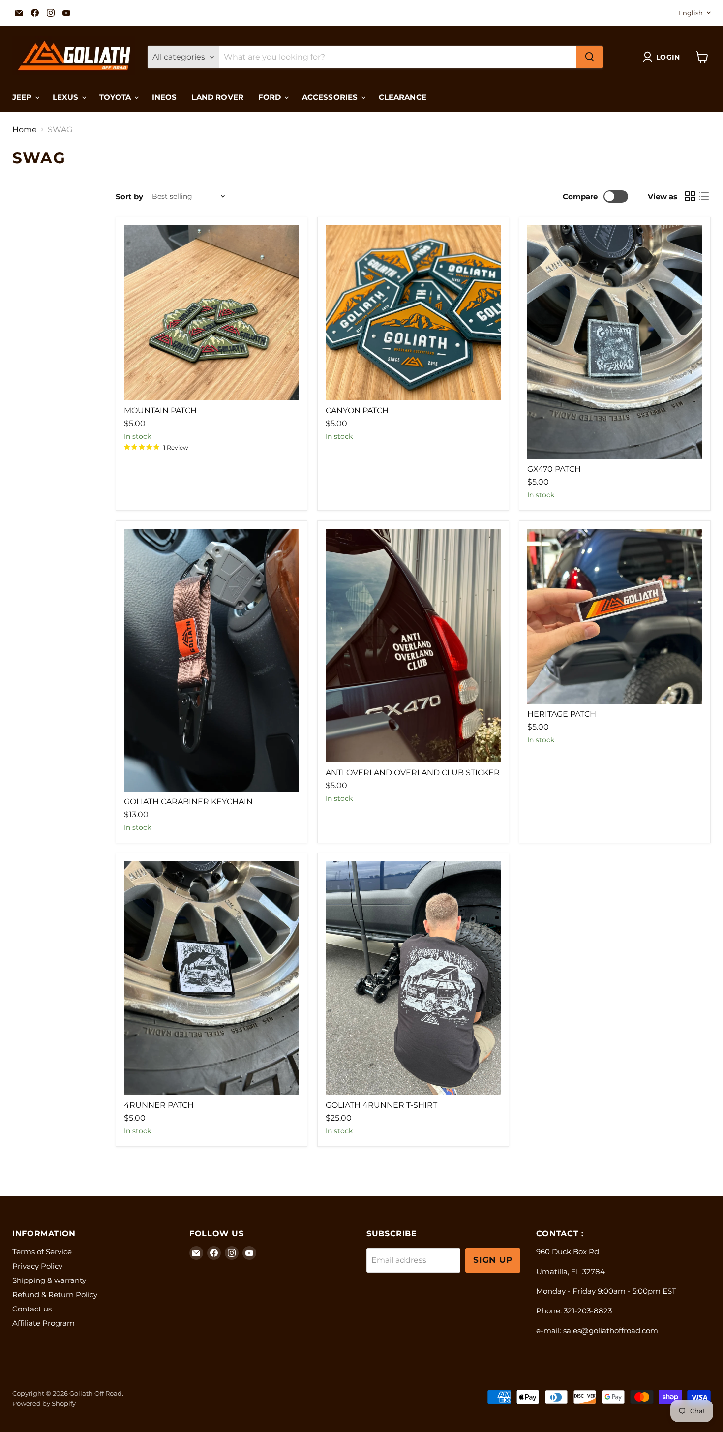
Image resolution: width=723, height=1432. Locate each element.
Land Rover (217, 97)
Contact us (32, 1308)
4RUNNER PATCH (159, 1105)
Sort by (129, 196)
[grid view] (690, 196)
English (690, 13)
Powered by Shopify (44, 1403)
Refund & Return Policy (54, 1294)
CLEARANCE (402, 97)
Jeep (23, 97)
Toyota (116, 97)
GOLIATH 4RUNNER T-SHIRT (381, 1105)
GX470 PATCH (554, 469)
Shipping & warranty (49, 1280)
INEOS (164, 97)
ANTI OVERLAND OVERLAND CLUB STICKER (413, 772)
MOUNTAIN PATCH (160, 410)
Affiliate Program (43, 1323)
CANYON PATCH (357, 410)
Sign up (492, 1260)
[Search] (589, 57)
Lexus (67, 97)
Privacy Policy (37, 1266)
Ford (270, 97)
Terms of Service (42, 1251)
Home (24, 129)
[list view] (704, 196)
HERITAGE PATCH (561, 714)
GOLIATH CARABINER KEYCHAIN (188, 801)
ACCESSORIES (331, 97)
